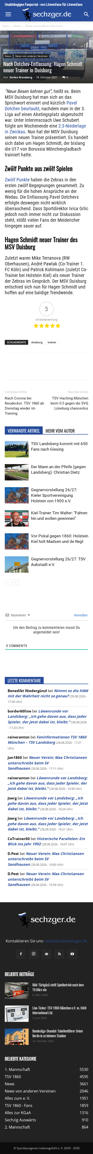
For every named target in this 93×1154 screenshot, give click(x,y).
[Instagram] (33, 954)
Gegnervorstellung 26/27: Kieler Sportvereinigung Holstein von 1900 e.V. (54, 495)
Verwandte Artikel (24, 431)
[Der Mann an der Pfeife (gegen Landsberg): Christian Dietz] (17, 472)
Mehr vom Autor (60, 431)
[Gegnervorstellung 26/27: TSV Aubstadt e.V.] (17, 564)
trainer (52, 342)
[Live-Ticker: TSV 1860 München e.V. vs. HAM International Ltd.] (17, 1014)
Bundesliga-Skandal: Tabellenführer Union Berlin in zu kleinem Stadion (57, 1033)
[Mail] (46, 954)
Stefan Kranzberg (21, 77)
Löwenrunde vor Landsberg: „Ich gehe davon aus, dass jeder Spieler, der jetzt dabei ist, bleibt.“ (47, 716)
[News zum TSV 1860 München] (46, 14)
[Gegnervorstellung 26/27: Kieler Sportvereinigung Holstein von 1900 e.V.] (17, 495)
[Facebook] (24, 369)
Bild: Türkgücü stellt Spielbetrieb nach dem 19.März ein (58, 987)
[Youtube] (72, 954)
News (17, 26)
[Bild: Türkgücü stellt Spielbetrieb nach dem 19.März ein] (17, 990)
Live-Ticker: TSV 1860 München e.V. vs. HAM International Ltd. (59, 1010)
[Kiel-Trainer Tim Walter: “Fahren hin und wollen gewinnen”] (17, 518)
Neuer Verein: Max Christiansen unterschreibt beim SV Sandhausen (47, 763)
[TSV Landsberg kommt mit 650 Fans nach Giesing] (17, 449)
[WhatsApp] (46, 369)
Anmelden (80, 615)
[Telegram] (68, 369)
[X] (35, 369)
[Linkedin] (57, 369)
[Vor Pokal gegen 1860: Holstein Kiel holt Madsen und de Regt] (17, 541)
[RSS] (59, 954)
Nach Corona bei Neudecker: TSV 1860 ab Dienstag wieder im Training (24, 406)
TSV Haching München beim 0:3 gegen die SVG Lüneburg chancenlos (69, 403)
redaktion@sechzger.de (66, 941)
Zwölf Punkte (17, 180)
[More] (80, 369)
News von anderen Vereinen (44, 26)
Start (5, 26)
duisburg (36, 342)
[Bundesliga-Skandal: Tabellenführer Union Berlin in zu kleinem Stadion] (17, 1037)
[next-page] (15, 582)
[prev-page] (8, 582)
